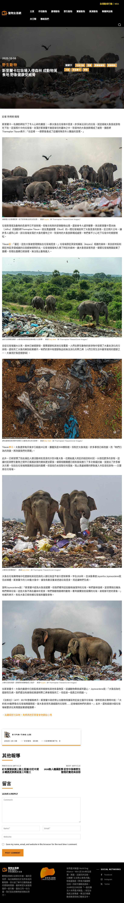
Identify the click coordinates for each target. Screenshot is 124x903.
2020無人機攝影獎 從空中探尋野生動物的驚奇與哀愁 (62, 771)
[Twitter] (101, 884)
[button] (119, 24)
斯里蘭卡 (76, 69)
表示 (11, 447)
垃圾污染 (80, 65)
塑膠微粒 (112, 65)
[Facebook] (101, 875)
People (46, 219)
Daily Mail (52, 339)
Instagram (108, 879)
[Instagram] (101, 879)
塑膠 (89, 65)
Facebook (108, 875)
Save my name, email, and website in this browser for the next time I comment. (41, 844)
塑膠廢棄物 (99, 65)
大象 (67, 69)
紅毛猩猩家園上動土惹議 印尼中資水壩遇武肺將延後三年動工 (20, 771)
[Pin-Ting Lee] (8, 734)
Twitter (107, 884)
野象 (86, 69)
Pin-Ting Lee (23, 734)
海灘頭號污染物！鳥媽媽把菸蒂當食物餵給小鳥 (28, 714)
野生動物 (9, 64)
